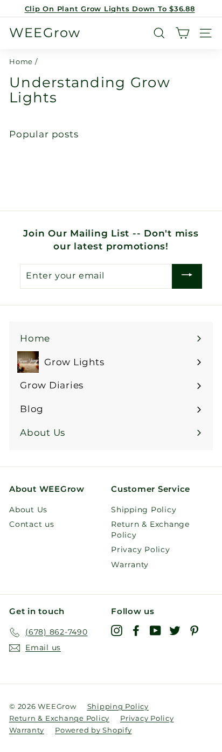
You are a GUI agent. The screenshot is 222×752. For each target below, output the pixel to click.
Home (21, 62)
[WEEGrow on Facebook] (136, 630)
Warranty (130, 564)
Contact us (31, 524)
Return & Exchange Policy (150, 529)
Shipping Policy (143, 509)
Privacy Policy (140, 549)
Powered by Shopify (93, 730)
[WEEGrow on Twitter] (175, 630)
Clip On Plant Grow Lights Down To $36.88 (110, 8)
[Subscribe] (187, 276)
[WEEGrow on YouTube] (155, 630)
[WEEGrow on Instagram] (116, 630)
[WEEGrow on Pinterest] (194, 630)
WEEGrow (44, 33)
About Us (28, 509)
